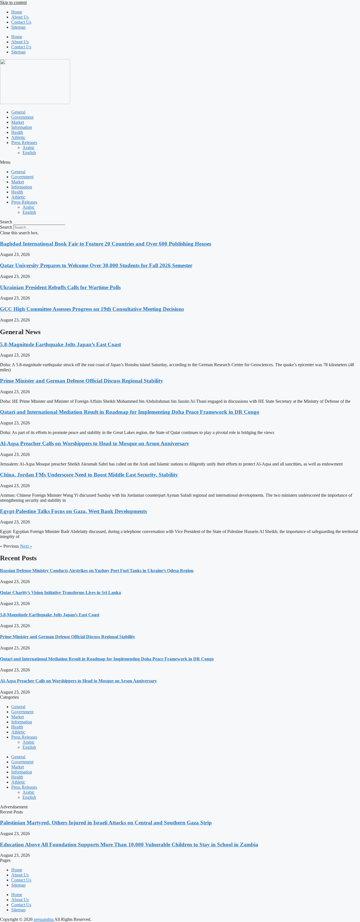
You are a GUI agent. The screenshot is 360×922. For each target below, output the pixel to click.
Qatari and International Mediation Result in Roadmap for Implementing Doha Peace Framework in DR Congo (129, 412)
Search (6, 227)
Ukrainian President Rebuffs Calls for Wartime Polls (60, 287)
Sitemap (18, 27)
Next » (26, 546)
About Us (20, 17)
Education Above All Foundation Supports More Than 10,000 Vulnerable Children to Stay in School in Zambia (129, 844)
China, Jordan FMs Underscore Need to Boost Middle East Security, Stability (89, 475)
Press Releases (24, 142)
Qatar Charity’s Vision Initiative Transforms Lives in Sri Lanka (60, 592)
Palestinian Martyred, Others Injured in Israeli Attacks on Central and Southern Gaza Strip (106, 823)
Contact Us (21, 22)
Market (17, 122)
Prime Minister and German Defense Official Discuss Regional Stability (81, 381)
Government (22, 117)
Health (17, 132)
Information (21, 127)
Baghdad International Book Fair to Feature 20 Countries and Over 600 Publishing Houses (105, 244)
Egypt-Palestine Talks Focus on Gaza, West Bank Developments (73, 511)
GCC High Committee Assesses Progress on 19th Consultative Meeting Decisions (92, 309)
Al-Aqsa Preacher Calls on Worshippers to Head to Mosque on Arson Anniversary (94, 443)
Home (16, 12)
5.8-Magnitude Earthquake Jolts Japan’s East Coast (60, 344)
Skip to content (13, 2)
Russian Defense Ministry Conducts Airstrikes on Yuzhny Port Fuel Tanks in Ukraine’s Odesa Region (97, 570)
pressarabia (44, 919)
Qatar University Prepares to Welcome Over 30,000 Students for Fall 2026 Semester (96, 265)
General (18, 112)
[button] (180, 162)
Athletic (18, 137)
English (29, 152)
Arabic (28, 147)
